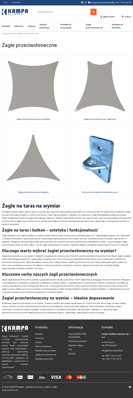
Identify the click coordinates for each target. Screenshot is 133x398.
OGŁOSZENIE (15, 2)
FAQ (5, 2)
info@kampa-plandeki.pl (101, 2)
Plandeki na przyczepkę (65, 26)
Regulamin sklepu (75, 345)
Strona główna (8, 33)
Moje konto (109, 17)
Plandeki (6, 26)
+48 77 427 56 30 (122, 2)
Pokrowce (19, 26)
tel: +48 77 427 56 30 (111, 356)
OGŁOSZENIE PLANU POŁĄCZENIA (77, 335)
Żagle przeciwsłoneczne (94, 26)
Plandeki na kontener (117, 26)
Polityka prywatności (77, 341)
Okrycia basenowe (44, 26)
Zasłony (31, 26)
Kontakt (72, 354)
